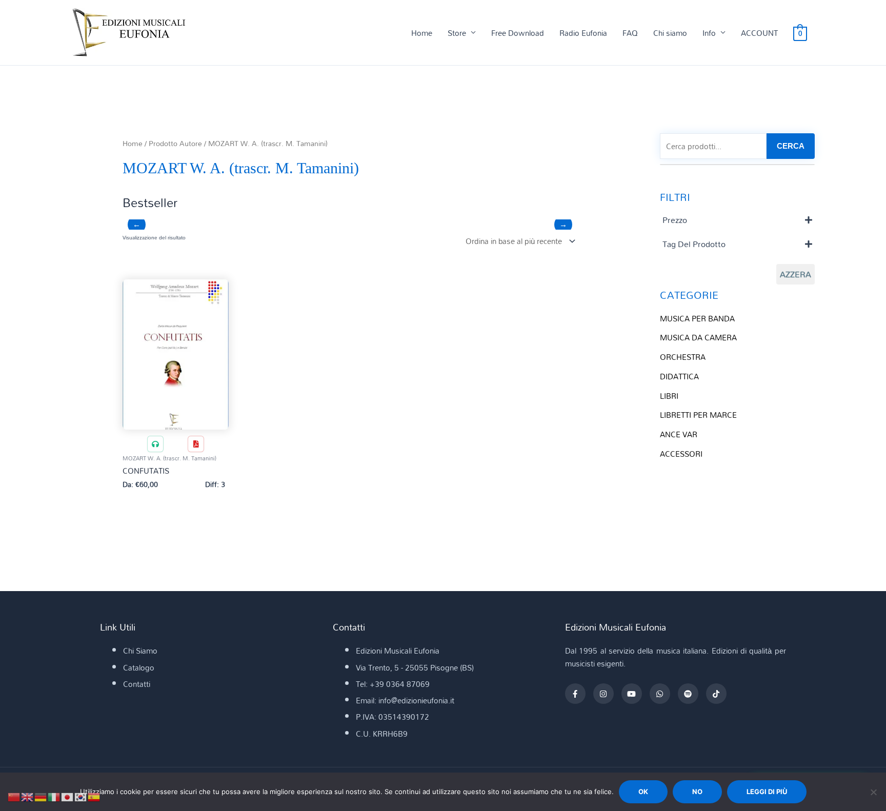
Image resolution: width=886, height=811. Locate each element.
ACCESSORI (681, 453)
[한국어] (81, 796)
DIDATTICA (679, 376)
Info (709, 32)
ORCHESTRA (683, 356)
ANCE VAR (678, 434)
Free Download (517, 32)
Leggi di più (767, 791)
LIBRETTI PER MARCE (698, 414)
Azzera (795, 274)
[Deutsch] (41, 796)
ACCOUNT (759, 32)
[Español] (94, 796)
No (697, 791)
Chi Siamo (140, 650)
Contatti (136, 684)
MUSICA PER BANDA (697, 318)
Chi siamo (670, 32)
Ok (643, 791)
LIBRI (669, 395)
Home (421, 32)
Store (457, 32)
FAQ (630, 32)
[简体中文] (14, 796)
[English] (27, 796)
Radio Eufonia (583, 32)
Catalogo (138, 667)
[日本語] (67, 796)
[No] (873, 792)
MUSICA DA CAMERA (698, 337)
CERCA (790, 145)
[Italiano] (54, 796)
